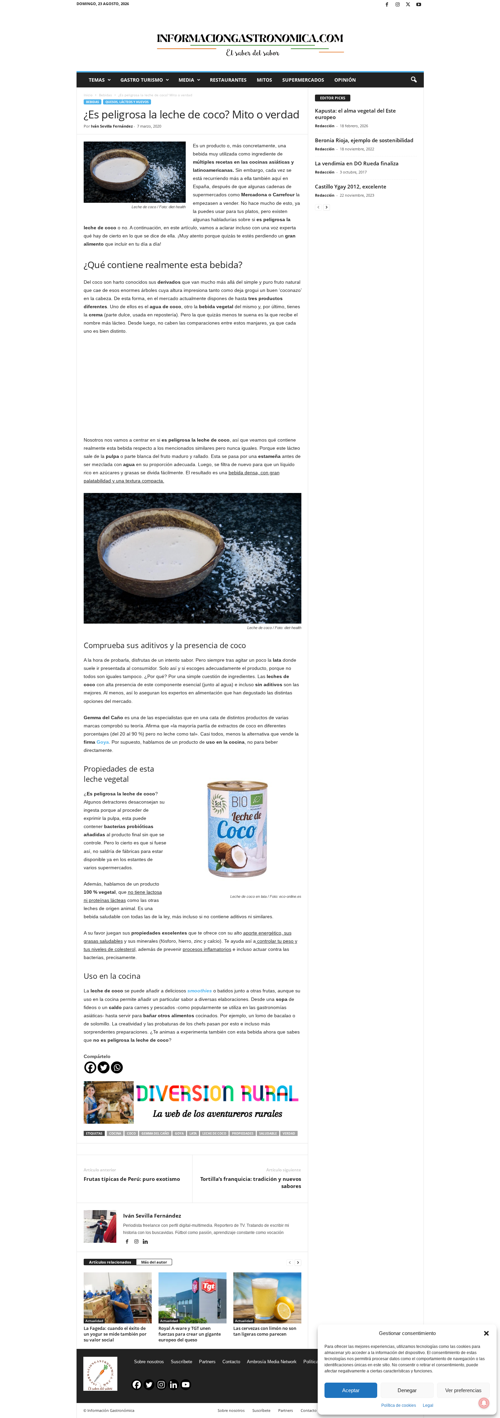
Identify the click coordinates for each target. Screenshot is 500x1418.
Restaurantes (228, 80)
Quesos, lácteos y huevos (127, 102)
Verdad (289, 1133)
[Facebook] (387, 5)
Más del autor (154, 1262)
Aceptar (351, 1390)
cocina (115, 1133)
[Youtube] (419, 5)
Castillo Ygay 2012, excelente (350, 186)
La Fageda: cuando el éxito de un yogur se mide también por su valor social (115, 1334)
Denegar (407, 1390)
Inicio (88, 95)
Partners (207, 1361)
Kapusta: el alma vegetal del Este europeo (355, 113)
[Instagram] (398, 5)
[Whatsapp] (117, 1067)
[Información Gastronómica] (250, 40)
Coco (131, 1133)
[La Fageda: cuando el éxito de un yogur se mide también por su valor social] (118, 1297)
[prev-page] (289, 1262)
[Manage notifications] (484, 1403)
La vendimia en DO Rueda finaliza (357, 163)
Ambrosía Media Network (272, 1361)
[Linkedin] (145, 1242)
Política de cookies (398, 1405)
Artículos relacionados (110, 1262)
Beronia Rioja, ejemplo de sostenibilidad (364, 140)
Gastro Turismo (141, 80)
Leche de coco (214, 1133)
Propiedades (242, 1133)
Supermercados (303, 80)
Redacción (324, 125)
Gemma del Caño (155, 1133)
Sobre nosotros (149, 1361)
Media (186, 80)
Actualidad (94, 1320)
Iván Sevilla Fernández (112, 126)
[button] (486, 1333)
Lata (193, 1133)
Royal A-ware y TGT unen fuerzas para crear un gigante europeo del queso (190, 1334)
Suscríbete (181, 1361)
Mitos (264, 80)
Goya (103, 742)
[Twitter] (408, 5)
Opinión (345, 80)
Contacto (231, 1361)
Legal (428, 1405)
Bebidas (105, 95)
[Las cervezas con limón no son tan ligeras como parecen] (267, 1297)
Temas (97, 80)
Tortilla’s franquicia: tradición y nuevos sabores (250, 1182)
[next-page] (298, 1262)
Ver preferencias (463, 1390)
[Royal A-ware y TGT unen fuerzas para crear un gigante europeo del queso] (193, 1297)
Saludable (268, 1133)
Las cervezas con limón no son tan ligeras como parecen (264, 1331)
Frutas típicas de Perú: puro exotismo (132, 1178)
